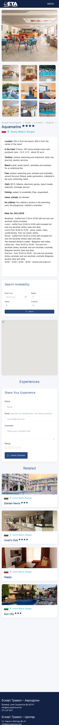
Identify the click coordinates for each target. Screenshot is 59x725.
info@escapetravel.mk (12, 707)
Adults (7, 302)
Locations (38, 123)
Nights (33, 293)
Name (7, 401)
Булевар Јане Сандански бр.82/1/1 (18, 704)
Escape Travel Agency (12, 123)
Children (34, 302)
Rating (7, 443)
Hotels (28, 123)
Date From (9, 293)
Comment (9, 426)
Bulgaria (50, 123)
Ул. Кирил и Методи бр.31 (14, 721)
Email (28, 413)
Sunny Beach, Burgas (23, 131)
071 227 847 (7, 710)
